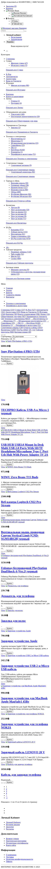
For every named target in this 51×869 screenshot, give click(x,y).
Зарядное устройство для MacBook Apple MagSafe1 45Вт (24, 700)
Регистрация (16, 37)
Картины (10, 94)
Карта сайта (11, 845)
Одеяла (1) (15, 101)
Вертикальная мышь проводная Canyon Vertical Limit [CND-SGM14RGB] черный (22, 535)
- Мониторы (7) (8, 321)
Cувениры (10, 59)
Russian (23, 13)
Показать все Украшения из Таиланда (22, 132)
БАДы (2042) (22, 330)
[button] (28, 35)
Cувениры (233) (7, 310)
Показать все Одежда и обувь (18, 201)
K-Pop (8, 74)
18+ (7, 247)
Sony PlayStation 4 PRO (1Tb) (20, 351)
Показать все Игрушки (15, 90)
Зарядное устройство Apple (19, 641)
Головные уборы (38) (20, 185)
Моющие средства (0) (20, 270)
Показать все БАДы (14, 243)
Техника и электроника (16, 303)
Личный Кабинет (13, 822)
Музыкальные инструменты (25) (24, 143)
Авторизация (16, 39)
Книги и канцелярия (14, 96)
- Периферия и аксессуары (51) (27, 325)
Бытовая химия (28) (22, 332)
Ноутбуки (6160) (18, 150)
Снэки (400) (16, 258)
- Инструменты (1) (39, 319)
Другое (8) (15, 207)
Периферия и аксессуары (16, 306)
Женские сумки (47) (19, 63)
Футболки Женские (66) (21, 194)
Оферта (9, 861)
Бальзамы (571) (17, 230)
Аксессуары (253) (13, 312)
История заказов (13, 824)
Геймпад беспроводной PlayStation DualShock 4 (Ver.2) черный (24, 569)
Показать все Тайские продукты (19, 263)
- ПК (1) (19, 323)
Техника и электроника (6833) (17, 319)
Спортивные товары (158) (12, 328)
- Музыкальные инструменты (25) (31, 321)
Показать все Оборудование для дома (22, 121)
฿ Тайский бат (17, 24)
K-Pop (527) (31, 310)
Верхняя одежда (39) (19, 183)
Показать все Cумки (14, 70)
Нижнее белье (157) (19, 187)
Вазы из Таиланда (13, 81)
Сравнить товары (13, 295)
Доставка (10, 857)
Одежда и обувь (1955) (33, 328)
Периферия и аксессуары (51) (23, 154)
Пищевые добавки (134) (21, 252)
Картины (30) (11, 314)
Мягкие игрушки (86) (20, 85)
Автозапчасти (12, 76)
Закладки (10, 827)
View (3, 341)
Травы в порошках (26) (20, 236)
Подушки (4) (16, 103)
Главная (9, 288)
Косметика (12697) (9, 330)
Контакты (10, 297)
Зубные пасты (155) (19, 232)
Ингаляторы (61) (18, 234)
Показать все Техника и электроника (21, 159)
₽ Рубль (15, 21)
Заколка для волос (13, 620)
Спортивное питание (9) (21, 165)
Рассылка (10, 829)
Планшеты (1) (17, 152)
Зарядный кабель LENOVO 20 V (23, 752)
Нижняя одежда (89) (19, 190)
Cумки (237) (20, 310)
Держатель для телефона (17, 596)
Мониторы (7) (17, 141)
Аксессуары (11, 79)
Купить (9, 364)
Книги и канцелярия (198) (29, 314)
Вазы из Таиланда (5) (30, 312)
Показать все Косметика (16, 223)
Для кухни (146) (18, 114)
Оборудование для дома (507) (13, 316)
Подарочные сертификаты (17, 843)
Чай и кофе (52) (17, 254)
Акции (9, 290)
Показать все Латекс (14, 108)
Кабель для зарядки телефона (21, 774)
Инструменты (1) (18, 139)
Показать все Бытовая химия (18, 278)
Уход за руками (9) (18, 216)
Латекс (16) (45, 314)
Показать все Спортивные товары (20, 170)
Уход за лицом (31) (19, 212)
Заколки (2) (15, 128)
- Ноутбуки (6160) (32, 323)
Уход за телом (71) (18, 219)
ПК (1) (13, 147)
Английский (27, 16)
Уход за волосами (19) (20, 210)
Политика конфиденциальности (19, 859)
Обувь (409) (16, 192)
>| (6, 798)
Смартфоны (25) (18, 145)
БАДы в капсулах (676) (20, 239)
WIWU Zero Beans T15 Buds (19, 477)
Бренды (9, 293)
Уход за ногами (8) (18, 214)
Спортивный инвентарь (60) (23, 172)
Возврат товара (12, 839)
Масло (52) (15, 256)
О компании (11, 855)
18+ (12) (32, 330)
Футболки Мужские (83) (21, 196)
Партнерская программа (16, 841)
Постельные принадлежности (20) (25, 116)
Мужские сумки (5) (19, 65)
